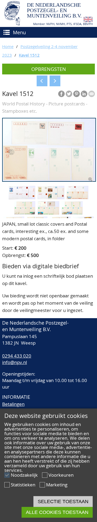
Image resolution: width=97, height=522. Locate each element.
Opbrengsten (48, 69)
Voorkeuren (61, 475)
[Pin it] (76, 94)
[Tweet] (69, 94)
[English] (88, 20)
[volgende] (55, 80)
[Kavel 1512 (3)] (50, 197)
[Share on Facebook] (61, 94)
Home (7, 46)
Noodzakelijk (24, 475)
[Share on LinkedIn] (84, 94)
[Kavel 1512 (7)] (72, 213)
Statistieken (23, 485)
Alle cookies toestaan (57, 512)
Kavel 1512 (29, 55)
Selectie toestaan (63, 501)
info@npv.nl (14, 362)
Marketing (56, 485)
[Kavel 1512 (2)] (22, 197)
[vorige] (42, 80)
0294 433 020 (16, 356)
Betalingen (13, 404)
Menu (19, 32)
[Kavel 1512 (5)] (24, 213)
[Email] (91, 94)
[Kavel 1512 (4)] (77, 197)
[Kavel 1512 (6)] (48, 213)
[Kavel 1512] (49, 180)
